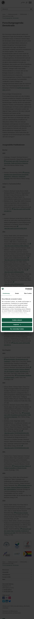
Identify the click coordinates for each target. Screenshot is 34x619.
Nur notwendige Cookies (17, 329)
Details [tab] (17, 293)
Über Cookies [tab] (28, 293)
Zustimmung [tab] (6, 293)
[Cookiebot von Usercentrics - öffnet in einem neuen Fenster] (25, 289)
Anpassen (16, 324)
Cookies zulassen (17, 320)
